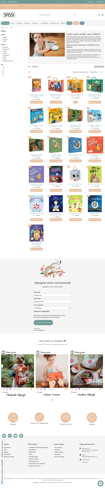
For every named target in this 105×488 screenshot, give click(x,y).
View (75, 102)
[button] (3, 375)
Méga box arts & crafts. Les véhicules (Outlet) (75, 95)
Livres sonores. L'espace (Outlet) (36, 126)
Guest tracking (59, 456)
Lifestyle (5, 452)
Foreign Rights (33, 456)
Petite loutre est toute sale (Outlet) (94, 155)
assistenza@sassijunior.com (89, 456)
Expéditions (32, 450)
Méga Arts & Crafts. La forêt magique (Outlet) (95, 95)
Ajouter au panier (36, 102)
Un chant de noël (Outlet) (56, 184)
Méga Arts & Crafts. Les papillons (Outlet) (55, 95)
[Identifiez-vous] (99, 15)
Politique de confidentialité (39, 482)
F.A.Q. (30, 454)
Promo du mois (33, 459)
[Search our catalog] (75, 15)
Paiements (32, 452)
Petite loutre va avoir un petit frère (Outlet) (36, 184)
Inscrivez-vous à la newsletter (43, 322)
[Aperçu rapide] (43, 81)
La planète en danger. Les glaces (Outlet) (95, 126)
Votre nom (37, 292)
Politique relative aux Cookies (54, 482)
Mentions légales (12, 1)
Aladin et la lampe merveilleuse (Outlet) (56, 214)
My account (58, 447)
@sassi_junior (63, 344)
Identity (57, 450)
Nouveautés (7, 447)
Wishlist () (101, 1)
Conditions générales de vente (38, 447)
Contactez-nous (34, 461)
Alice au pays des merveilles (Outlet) (36, 243)
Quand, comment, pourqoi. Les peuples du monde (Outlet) (36, 96)
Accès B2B (85, 462)
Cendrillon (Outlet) (95, 213)
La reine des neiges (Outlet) (36, 213)
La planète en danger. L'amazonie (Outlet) (75, 126)
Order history (59, 452)
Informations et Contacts (37, 463)
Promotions (7, 454)
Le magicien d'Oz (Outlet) (75, 213)
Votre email (37, 298)
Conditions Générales (67, 482)
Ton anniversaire (39, 305)
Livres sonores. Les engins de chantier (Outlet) (56, 126)
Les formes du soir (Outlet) (75, 184)
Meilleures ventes (8, 456)
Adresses (57, 454)
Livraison (3, 1)
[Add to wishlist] (43, 79)
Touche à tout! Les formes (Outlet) (75, 155)
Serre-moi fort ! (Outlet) (95, 184)
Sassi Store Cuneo (34, 466)
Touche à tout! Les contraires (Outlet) (56, 155)
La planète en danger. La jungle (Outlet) (36, 155)
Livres (5, 450)
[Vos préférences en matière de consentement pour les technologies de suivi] (1, 366)
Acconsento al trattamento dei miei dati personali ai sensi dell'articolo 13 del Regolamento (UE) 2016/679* (49, 316)
